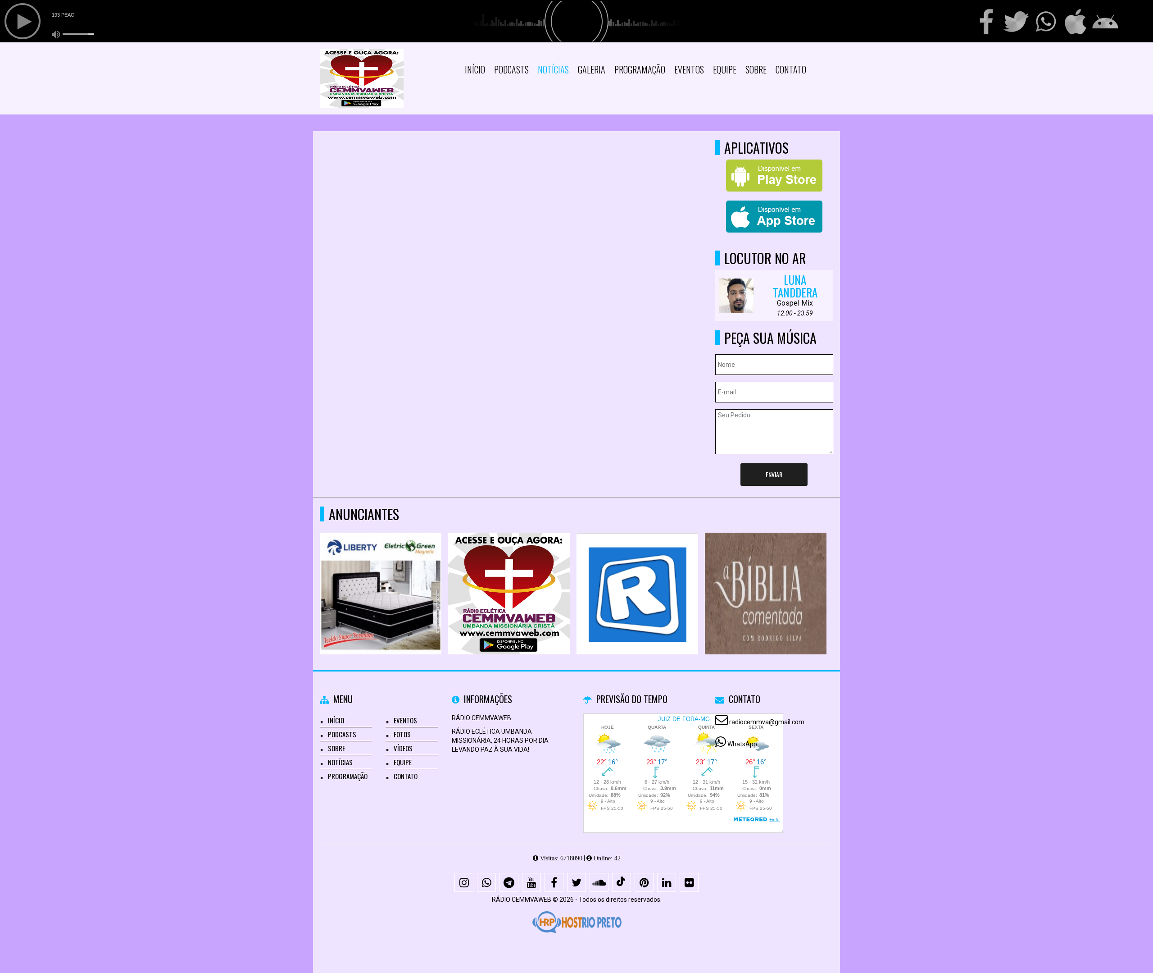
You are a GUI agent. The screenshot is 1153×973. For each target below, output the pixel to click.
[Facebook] (554, 882)
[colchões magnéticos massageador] (380, 577)
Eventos (689, 69)
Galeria (591, 69)
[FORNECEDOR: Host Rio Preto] (576, 922)
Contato (791, 69)
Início (475, 69)
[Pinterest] (644, 882)
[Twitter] (576, 882)
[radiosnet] (637, 577)
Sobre (756, 69)
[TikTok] (621, 882)
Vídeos (403, 748)
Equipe (724, 69)
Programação (639, 69)
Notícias (553, 69)
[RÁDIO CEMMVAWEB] (509, 577)
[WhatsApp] (486, 882)
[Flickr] (689, 882)
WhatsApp (742, 744)
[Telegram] (508, 882)
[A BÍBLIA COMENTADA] (766, 577)
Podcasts (511, 69)
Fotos (402, 734)
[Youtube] (531, 882)
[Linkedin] (666, 882)
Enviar (774, 474)
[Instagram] (463, 882)
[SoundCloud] (599, 882)
